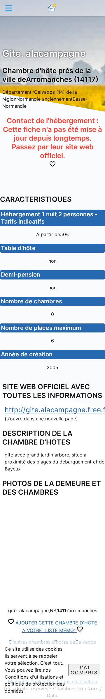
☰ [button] (9, 8)
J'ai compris (84, 669)
